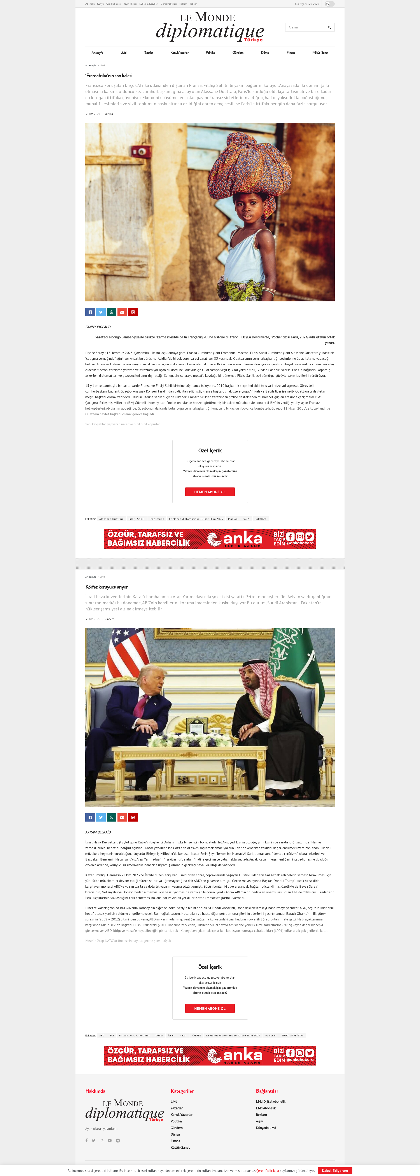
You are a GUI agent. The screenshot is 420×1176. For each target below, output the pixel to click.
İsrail (171, 1035)
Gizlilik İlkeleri (113, 4)
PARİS (246, 519)
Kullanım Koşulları (148, 4)
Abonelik (89, 4)
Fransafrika (157, 519)
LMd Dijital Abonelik (270, 1101)
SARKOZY (261, 519)
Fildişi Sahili (137, 519)
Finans (291, 52)
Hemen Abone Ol (210, 492)
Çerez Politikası (169, 4)
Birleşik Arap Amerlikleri (134, 1035)
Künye (100, 4)
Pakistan (270, 1035)
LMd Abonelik (266, 1108)
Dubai (159, 1035)
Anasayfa (97, 52)
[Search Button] (330, 27)
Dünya (265, 52)
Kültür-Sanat (320, 52)
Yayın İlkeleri (130, 4)
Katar (183, 1035)
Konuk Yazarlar (180, 52)
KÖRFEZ (196, 1035)
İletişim (193, 4)
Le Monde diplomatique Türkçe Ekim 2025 (196, 519)
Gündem (238, 52)
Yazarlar (148, 52)
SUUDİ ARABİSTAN (293, 1035)
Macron (233, 519)
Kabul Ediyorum (335, 1170)
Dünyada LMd (266, 1127)
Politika (210, 52)
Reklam (183, 4)
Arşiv (259, 1121)
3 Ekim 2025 (92, 114)
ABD (102, 1035)
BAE (112, 1035)
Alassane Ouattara (111, 519)
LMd (123, 52)
